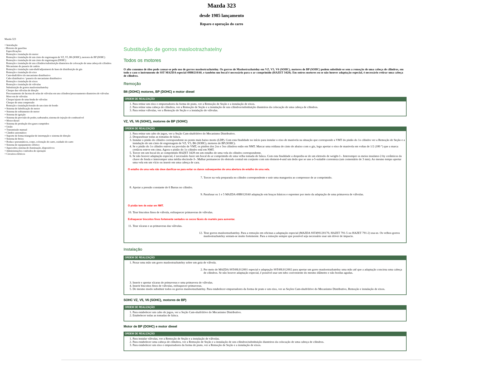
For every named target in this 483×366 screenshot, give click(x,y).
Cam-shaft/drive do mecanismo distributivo (28, 75)
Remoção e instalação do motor (22, 54)
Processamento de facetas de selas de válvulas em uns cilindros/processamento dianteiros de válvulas (57, 93)
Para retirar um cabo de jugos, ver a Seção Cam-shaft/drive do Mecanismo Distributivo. (184, 133)
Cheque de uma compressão (20, 102)
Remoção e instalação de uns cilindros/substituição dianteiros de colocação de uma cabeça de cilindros (58, 63)
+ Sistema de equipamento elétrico (22, 144)
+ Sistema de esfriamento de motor (22, 111)
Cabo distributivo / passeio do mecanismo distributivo (34, 78)
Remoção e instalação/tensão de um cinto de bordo (32, 105)
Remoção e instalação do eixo (21, 72)
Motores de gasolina (16, 48)
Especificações (13, 51)
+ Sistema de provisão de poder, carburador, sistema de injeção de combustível (44, 117)
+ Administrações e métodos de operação (25, 150)
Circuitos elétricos (15, 153)
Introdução (12, 45)
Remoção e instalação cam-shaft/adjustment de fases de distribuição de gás (44, 69)
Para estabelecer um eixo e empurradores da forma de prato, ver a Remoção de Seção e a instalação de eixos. (197, 345)
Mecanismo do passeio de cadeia (23, 66)
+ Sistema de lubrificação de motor (22, 108)
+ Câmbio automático (16, 132)
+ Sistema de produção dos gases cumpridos (27, 123)
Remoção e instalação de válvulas (23, 84)
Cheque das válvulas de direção (22, 90)
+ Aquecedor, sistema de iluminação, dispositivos (30, 147)
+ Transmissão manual (16, 129)
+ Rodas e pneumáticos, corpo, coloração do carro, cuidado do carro (39, 141)
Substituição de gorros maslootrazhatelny (27, 87)
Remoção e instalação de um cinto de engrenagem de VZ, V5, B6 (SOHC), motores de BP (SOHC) (55, 57)
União (9, 126)
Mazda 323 (10, 39)
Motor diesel (12, 120)
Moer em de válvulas (17, 96)
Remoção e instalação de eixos (22, 81)
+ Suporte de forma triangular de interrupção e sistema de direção (38, 135)
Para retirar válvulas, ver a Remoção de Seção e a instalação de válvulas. (175, 110)
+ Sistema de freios (14, 138)
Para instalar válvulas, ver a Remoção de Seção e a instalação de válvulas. (176, 338)
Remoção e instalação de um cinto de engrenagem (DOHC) (36, 60)
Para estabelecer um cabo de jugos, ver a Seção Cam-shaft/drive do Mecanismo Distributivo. (187, 312)
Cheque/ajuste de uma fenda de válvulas (26, 99)
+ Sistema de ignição (15, 114)
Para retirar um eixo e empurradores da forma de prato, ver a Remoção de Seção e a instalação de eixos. (194, 103)
